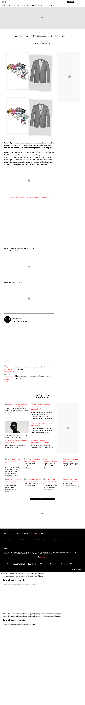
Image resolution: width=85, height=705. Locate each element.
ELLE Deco (41, 5)
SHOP (71, 2)
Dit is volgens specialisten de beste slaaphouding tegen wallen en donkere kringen (32, 614)
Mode (3, 5)
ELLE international (40, 540)
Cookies (6, 548)
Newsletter (79, 2)
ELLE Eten (33, 5)
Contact (22, 544)
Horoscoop (24, 5)
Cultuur (16, 5)
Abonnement (8, 540)
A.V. (65, 540)
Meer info (54, 553)
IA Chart (67, 544)
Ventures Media (39, 544)
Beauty (9, 5)
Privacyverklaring (55, 544)
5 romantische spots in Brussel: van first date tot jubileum (23, 574)
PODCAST (49, 5)
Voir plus (42, 499)
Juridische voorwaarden (57, 540)
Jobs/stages (23, 540)
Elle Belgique (8, 544)
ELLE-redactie (44, 41)
